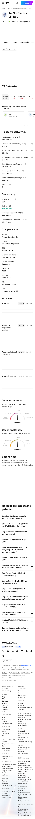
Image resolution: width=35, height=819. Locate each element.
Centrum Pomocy (23, 737)
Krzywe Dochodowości (9, 744)
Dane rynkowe (22, 695)
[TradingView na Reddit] (3, 656)
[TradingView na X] (3, 651)
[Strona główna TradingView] (7, 3)
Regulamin (5, 773)
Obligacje (5, 701)
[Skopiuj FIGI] (17, 291)
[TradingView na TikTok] (31, 651)
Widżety (21, 790)
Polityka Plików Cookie (25, 769)
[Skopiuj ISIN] (16, 284)
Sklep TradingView (24, 747)
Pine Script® (6, 750)
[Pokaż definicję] (19, 137)
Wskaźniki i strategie (8, 791)
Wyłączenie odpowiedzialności (24, 764)
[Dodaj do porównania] (22, 115)
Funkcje (20, 691)
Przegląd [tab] (5, 42)
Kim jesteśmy (22, 731)
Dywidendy (5, 733)
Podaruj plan (22, 697)
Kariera (20, 739)
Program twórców (7, 771)
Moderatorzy (6, 775)
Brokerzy (21, 705)
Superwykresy (6, 691)
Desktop (4, 758)
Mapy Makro (6, 748)
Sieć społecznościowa (9, 764)
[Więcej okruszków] (9, 8)
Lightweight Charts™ (24, 795)
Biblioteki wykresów (24, 793)
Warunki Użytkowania (25, 761)
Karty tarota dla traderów (23, 750)
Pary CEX (5, 707)
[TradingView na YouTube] (12, 651)
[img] (27, 21)
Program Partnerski (24, 813)
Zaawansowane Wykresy (23, 798)
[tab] (21, 303)
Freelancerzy (6, 795)
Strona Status (22, 783)
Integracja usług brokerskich (23, 810)
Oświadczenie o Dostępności (23, 772)
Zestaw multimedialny (25, 741)
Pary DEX (5, 709)
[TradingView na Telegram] (26, 651)
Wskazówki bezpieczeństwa (23, 776)
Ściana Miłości (6, 766)
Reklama (21, 807)
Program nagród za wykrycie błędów (24, 780)
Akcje (3, 697)
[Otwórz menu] (3, 3)
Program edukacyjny (25, 815)
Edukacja (5, 783)
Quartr (28, 678)
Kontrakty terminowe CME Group (24, 716)
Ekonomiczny (6, 729)
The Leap (21, 709)
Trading (4, 781)
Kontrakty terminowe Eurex (24, 720)
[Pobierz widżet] (31, 400)
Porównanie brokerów (25, 707)
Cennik (20, 693)
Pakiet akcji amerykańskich (23, 724)
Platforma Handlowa (24, 801)
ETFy (3, 699)
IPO (3, 735)
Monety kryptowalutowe (7, 704)
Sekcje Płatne (6, 797)
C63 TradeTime (23, 753)
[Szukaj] (17, 3)
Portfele (4, 741)
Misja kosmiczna (23, 733)
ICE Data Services (26, 665)
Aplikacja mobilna (7, 756)
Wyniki (4, 731)
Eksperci (4, 793)
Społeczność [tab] (24, 42)
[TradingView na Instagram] (17, 651)
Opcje (4, 746)
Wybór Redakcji (7, 785)
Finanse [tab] (14, 42)
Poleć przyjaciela (7, 768)
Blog (19, 735)
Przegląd (21, 703)
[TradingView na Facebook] (8, 651)
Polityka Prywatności (25, 767)
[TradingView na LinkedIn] (22, 651)
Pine (3, 711)
